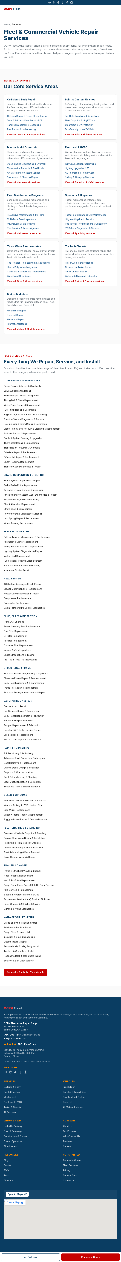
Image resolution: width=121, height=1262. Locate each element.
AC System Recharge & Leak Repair (22, 584)
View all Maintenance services (24, 233)
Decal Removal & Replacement (20, 763)
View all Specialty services (80, 233)
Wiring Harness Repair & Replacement (23, 546)
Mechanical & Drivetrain (22, 147)
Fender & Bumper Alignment (18, 720)
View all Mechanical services (23, 182)
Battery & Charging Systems (79, 177)
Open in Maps (15, 1194)
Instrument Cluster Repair (17, 570)
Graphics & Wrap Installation (18, 772)
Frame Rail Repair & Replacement (21, 687)
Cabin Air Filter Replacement (18, 645)
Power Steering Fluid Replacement (22, 626)
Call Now (33, 1257)
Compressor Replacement (17, 598)
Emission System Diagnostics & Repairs (24, 419)
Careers (67, 1146)
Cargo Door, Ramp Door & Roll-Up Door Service (29, 885)
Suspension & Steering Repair (22, 177)
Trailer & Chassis (75, 246)
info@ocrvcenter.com (15, 1038)
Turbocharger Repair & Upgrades (21, 395)
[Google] (54, 2)
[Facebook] (67, 2)
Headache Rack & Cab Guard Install (22, 956)
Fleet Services (70, 1165)
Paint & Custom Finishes (80, 99)
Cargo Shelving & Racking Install (20, 922)
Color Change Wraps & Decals (19, 857)
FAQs (6, 1170)
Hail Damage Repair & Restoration (21, 711)
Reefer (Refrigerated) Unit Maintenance (86, 215)
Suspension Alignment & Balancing (21, 499)
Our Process (69, 1131)
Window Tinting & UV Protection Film (23, 805)
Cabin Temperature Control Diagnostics (24, 607)
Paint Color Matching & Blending (20, 777)
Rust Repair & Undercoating (21, 129)
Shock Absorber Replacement (19, 504)
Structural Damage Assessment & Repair (24, 692)
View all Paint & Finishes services (84, 134)
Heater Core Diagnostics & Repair (21, 593)
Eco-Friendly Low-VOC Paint (80, 129)
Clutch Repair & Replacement (19, 462)
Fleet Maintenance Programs (25, 195)
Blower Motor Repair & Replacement (23, 588)
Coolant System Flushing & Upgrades (23, 438)
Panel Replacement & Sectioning (24, 124)
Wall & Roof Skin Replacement (19, 880)
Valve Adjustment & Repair (17, 390)
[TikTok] (62, 2)
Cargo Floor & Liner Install (17, 932)
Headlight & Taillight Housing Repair (22, 730)
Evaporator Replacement (17, 603)
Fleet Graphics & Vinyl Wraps (80, 120)
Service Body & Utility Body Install (21, 946)
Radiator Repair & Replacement (20, 433)
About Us (67, 1126)
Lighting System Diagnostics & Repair (23, 551)
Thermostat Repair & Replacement (21, 443)
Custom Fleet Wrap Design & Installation (24, 838)
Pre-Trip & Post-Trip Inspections (20, 659)
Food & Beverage (13, 1131)
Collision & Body (12, 1087)
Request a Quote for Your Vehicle (25, 972)
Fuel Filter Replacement (16, 631)
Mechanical (10, 1097)
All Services (10, 1112)
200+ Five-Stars (27, 1044)
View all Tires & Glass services (24, 281)
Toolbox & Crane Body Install (19, 951)
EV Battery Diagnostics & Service (82, 228)
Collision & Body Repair (21, 99)
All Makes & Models (73, 1107)
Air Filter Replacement (15, 640)
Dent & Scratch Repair (15, 706)
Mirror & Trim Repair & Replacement (22, 739)
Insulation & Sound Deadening (19, 937)
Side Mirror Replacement (17, 810)
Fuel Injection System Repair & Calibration (25, 424)
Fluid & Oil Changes (14, 621)
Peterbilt (67, 1102)
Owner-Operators (13, 1141)
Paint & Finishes (12, 1092)
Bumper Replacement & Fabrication (22, 725)
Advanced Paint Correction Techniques (24, 758)
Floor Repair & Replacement (18, 875)
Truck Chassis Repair (76, 271)
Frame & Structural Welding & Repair (22, 871)
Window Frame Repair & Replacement (23, 814)
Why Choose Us (71, 1136)
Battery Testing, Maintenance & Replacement (27, 537)
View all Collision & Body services (26, 134)
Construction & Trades (15, 1136)
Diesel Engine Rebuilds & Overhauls (22, 386)
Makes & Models (17, 294)
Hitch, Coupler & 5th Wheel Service (22, 904)
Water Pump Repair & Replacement (22, 405)
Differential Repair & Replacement (21, 457)
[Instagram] (71, 2)
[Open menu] (115, 9)
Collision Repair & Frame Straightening (27, 116)
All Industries (10, 1146)
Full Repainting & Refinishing (18, 753)
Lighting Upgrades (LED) (77, 168)
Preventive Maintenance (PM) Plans (25, 215)
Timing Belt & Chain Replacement (21, 400)
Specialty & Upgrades (78, 195)
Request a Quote (72, 1160)
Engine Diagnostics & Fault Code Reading (25, 414)
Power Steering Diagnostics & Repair (23, 513)
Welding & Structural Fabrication (81, 276)
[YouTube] (49, 2)
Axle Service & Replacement (18, 890)
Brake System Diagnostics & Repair (22, 480)
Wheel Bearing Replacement (19, 523)
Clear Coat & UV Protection (79, 124)
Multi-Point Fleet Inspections (21, 219)
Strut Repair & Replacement (18, 509)
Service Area (70, 1175)
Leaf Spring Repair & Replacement (22, 518)
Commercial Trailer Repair (78, 267)
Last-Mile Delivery (13, 1126)
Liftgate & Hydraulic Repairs (79, 219)
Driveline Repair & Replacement (20, 452)
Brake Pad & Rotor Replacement (20, 485)
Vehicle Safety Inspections (17, 650)
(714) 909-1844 (12, 1034)
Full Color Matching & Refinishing (82, 116)
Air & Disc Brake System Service (23, 172)
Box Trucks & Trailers (74, 1097)
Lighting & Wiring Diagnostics (19, 908)
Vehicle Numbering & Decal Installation (23, 847)
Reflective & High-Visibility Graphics (22, 842)
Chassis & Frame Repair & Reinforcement (25, 678)
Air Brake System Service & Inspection (23, 490)
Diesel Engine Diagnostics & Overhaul (26, 164)
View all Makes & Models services (26, 329)
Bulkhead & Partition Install (17, 927)
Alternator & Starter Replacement (21, 541)
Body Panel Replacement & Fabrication (24, 715)
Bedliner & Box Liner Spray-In (19, 960)
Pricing (66, 1170)
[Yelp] (58, 2)
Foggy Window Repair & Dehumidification (25, 819)
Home (7, 24)
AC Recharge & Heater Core (80, 172)
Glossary (8, 1180)
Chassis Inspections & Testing (19, 655)
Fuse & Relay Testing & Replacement (23, 560)
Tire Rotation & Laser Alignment (23, 228)
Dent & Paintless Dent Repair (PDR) (25, 120)
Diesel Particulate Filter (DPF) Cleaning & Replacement (32, 428)
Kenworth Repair (15, 319)
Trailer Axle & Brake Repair (79, 262)
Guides (7, 1165)
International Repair (17, 323)
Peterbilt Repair (15, 315)
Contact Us (68, 1180)
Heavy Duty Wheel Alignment (22, 267)
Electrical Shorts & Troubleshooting (22, 565)
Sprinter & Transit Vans (74, 1092)
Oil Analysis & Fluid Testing (21, 223)
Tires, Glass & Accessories (24, 246)
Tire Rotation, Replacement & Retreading (28, 262)
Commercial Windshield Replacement (26, 271)
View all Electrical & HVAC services (84, 182)
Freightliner (69, 1087)
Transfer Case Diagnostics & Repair (22, 466)
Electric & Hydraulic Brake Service (21, 894)
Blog (6, 1160)
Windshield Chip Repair (19, 276)
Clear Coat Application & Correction (22, 781)
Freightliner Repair (16, 310)
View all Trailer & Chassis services (84, 281)
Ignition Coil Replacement (17, 556)
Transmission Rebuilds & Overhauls (22, 447)
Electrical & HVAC (76, 147)
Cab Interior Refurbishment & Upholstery (86, 223)
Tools (7, 1175)
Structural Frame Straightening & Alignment (26, 673)
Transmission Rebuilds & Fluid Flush (25, 168)
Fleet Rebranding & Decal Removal (22, 852)
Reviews (67, 1141)
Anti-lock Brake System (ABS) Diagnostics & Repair (30, 494)
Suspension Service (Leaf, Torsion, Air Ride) (27, 899)
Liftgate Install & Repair (15, 941)
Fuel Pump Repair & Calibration (20, 409)
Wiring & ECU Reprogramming (80, 164)
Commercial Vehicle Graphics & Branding (25, 833)
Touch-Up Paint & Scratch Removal (22, 786)
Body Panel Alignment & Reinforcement (24, 683)
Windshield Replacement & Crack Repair (25, 800)
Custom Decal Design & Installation (21, 767)
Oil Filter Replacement (15, 636)
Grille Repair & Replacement (18, 734)
